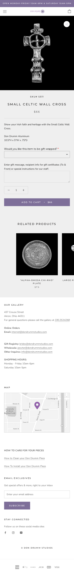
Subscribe (17, 505)
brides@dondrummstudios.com (36, 344)
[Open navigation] (5, 11)
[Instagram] (13, 533)
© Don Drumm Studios (37, 548)
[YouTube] (21, 533)
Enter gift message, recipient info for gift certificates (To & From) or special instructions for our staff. (35, 166)
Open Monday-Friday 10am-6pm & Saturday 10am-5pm (37, 3)
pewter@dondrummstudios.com (35, 348)
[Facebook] (5, 533)
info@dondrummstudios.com (36, 351)
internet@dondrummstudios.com (29, 332)
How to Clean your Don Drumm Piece (24, 458)
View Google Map (37, 413)
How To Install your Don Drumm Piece (25, 466)
